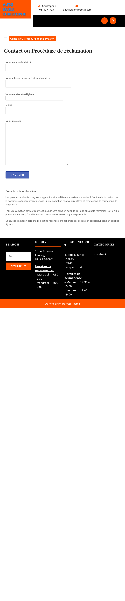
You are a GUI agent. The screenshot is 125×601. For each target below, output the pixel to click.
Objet (9, 105)
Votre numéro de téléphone (20, 94)
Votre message (13, 121)
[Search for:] (18, 257)
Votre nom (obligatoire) (18, 62)
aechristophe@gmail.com (77, 9)
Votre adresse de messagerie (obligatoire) (28, 78)
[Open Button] (104, 20)
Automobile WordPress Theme (62, 303)
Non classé (100, 254)
